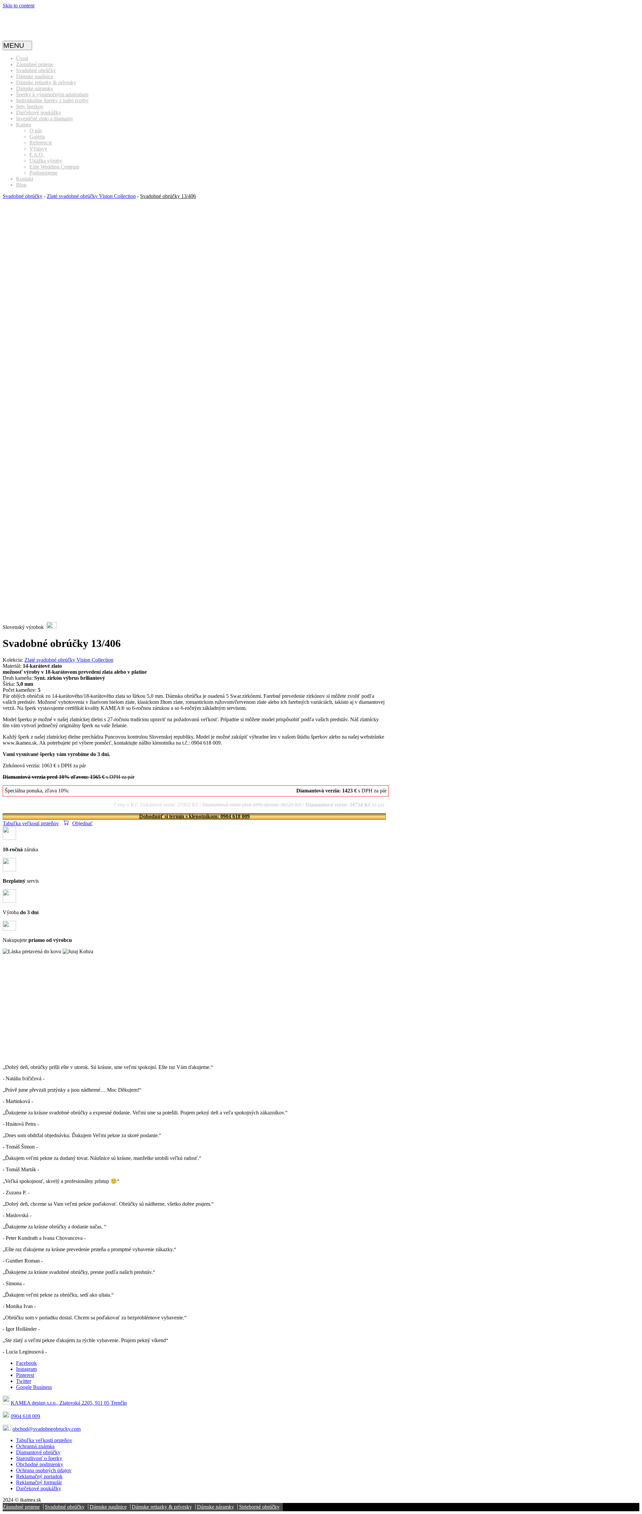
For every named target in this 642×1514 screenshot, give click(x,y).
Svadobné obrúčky (36, 70)
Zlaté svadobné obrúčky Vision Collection (91, 196)
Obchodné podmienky (39, 1464)
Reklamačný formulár (39, 1482)
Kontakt (24, 179)
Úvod (22, 58)
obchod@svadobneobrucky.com (46, 1429)
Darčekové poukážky (38, 112)
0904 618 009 (25, 1416)
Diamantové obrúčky (38, 1452)
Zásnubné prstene (34, 64)
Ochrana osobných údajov (44, 1470)
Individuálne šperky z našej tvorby (52, 100)
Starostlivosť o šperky (39, 1458)
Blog (21, 185)
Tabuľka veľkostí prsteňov (31, 823)
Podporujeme (43, 173)
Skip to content (18, 5)
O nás (35, 130)
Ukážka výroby (45, 161)
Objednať (82, 823)
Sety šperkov (29, 106)
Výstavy (38, 148)
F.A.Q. (36, 154)
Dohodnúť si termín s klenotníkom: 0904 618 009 (194, 816)
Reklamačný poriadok (39, 1476)
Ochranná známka (35, 1446)
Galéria (37, 136)
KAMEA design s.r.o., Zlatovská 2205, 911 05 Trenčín (69, 1403)
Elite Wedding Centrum (54, 167)
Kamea (23, 124)
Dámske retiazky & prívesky (46, 82)
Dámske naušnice (34, 76)
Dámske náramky (34, 88)
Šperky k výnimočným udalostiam (52, 94)
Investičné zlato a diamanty (44, 118)
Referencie (40, 142)
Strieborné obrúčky (259, 1507)
